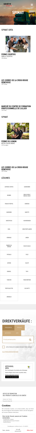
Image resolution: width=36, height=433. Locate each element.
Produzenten (8, 327)
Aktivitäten (8, 333)
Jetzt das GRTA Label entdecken (12, 376)
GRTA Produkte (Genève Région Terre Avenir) (19, 347)
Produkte (19, 327)
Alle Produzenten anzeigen (10, 352)
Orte (17, 333)
